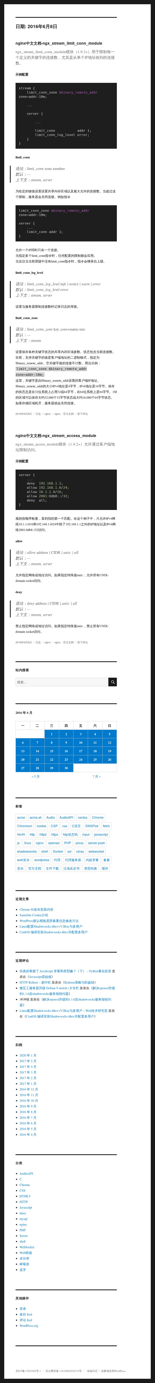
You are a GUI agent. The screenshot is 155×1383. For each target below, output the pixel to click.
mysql (23, 1219)
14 (37, 751)
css (64, 826)
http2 (43, 834)
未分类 (24, 1258)
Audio (50, 817)
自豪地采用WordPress (113, 1371)
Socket (58, 851)
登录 (23, 1308)
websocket (96, 851)
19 (109, 751)
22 (51, 759)
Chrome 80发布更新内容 (36, 909)
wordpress (41, 859)
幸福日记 (92, 1371)
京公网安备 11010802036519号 (64, 1371)
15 (51, 751)
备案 (106, 859)
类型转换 (90, 868)
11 (95, 742)
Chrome (98, 817)
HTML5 (25, 1196)
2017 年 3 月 (28, 1072)
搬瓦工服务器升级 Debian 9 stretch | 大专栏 (49, 988)
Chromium (24, 826)
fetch (106, 826)
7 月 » (97, 776)
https (54, 834)
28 (37, 768)
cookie (41, 826)
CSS (22, 1190)
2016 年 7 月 (28, 1117)
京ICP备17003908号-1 (28, 1371)
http (32, 834)
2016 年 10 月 (29, 1100)
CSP (54, 826)
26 (109, 759)
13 (22, 751)
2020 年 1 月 (28, 1055)
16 (66, 751)
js (18, 843)
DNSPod (91, 826)
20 (22, 759)
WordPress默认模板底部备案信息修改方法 (49, 920)
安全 (20, 868)
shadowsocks (27, 851)
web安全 (23, 859)
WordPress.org (29, 1325)
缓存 (105, 868)
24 (80, 759)
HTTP (24, 1202)
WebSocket (27, 1247)
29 (51, 768)
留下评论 (82, 414)
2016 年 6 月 (28, 1123)
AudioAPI (66, 817)
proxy (80, 843)
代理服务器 (73, 859)
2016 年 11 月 (29, 1095)
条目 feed (26, 1314)
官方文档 (68, 414)
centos (82, 817)
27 (22, 768)
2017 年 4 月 (28, 1066)
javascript (101, 834)
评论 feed (26, 1320)
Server (24, 1235)
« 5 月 (36, 776)
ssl (69, 851)
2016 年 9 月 (28, 1106)
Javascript (26, 1207)
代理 (57, 859)
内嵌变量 (92, 859)
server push (96, 843)
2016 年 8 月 (28, 1112)
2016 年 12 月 (29, 1089)
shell (44, 851)
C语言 (76, 826)
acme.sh (36, 817)
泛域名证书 (71, 868)
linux (27, 843)
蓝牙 (23, 1269)
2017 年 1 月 (28, 1083)
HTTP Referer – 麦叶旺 (35, 982)
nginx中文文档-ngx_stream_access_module (56, 435)
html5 (21, 834)
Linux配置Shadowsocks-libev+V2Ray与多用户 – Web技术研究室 (64, 1010)
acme (21, 817)
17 (80, 751)
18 (95, 751)
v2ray (80, 851)
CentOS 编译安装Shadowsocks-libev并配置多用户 (54, 932)
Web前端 (26, 1252)
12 (109, 742)
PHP (67, 843)
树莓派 (24, 1264)
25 (95, 759)
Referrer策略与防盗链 (79, 982)
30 (66, 768)
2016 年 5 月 (28, 1129)
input (85, 834)
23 (66, 759)
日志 (38, 414)
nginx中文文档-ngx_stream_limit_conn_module (59, 43)
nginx (47, 414)
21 (37, 759)
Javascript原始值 (40, 976)
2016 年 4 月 (28, 1134)
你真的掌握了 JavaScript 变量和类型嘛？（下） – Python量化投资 (65, 971)
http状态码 (70, 834)
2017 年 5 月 (28, 1061)
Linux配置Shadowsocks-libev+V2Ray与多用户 (51, 926)
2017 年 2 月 (28, 1078)
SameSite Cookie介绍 (34, 915)
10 (80, 742)
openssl (54, 843)
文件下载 (52, 868)
